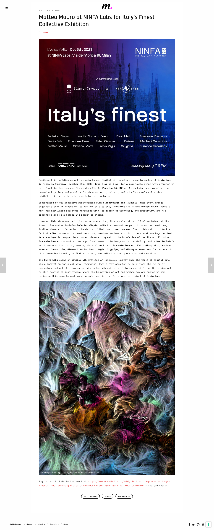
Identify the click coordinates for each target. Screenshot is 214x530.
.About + (41, 524)
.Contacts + (54, 524)
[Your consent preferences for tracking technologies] (208, 524)
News (41, 10)
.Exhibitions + (16, 524)
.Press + (30, 524)
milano (108, 496)
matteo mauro (90, 496)
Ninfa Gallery (124, 496)
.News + (66, 524)
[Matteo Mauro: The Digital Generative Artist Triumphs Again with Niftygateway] (3, 265)
